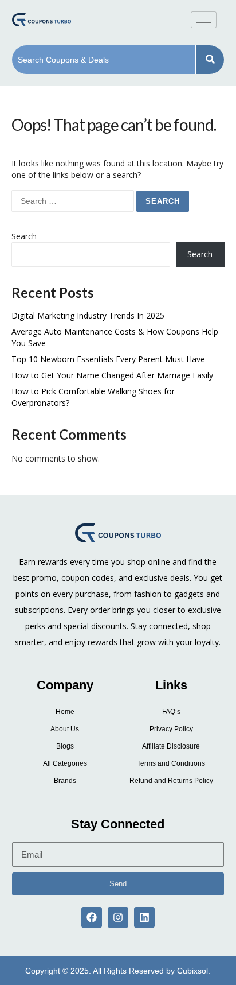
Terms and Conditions (171, 763)
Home (65, 712)
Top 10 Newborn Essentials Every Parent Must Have (108, 359)
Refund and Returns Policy (171, 781)
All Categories (65, 763)
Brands (65, 781)
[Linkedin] (144, 917)
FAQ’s (171, 712)
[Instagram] (118, 917)
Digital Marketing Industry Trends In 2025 (87, 315)
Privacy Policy (171, 729)
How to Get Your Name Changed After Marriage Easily (112, 375)
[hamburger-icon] (204, 19)
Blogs (65, 746)
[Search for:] (73, 200)
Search (24, 236)
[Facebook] (91, 917)
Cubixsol (192, 970)
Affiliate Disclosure (171, 746)
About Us (64, 729)
